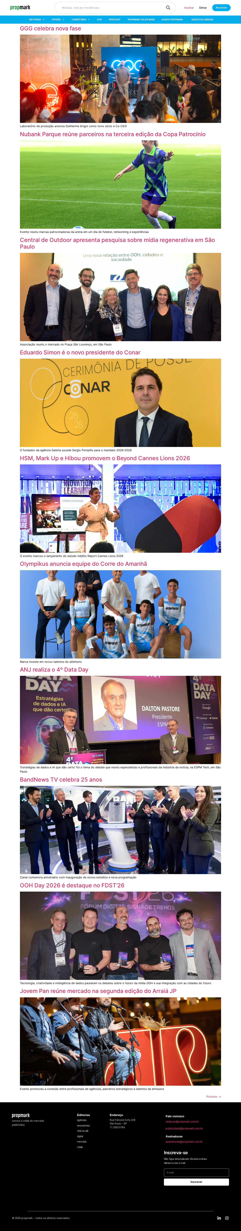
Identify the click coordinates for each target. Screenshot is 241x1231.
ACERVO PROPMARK (172, 19)
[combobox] (110, 8)
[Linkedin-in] (219, 1218)
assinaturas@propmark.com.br (184, 1141)
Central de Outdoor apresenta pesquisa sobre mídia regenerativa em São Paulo (117, 243)
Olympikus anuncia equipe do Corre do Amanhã (85, 563)
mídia (80, 1147)
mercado (81, 1141)
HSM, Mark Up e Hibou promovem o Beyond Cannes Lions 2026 (105, 458)
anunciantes (83, 1125)
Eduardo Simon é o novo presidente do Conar (80, 352)
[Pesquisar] (168, 7)
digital (80, 1136)
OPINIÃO (56, 19)
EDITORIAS (35, 19)
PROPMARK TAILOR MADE (141, 19)
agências (81, 1120)
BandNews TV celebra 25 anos (61, 779)
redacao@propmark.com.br (182, 1121)
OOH (99, 19)
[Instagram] (227, 1218)
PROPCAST (115, 19)
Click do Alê (82, 1130)
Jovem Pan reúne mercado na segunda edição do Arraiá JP (98, 990)
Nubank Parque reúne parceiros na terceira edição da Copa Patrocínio (113, 134)
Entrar (203, 7)
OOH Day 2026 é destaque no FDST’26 (72, 885)
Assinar (189, 7)
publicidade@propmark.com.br (184, 1128)
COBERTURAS (79, 19)
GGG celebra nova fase (50, 28)
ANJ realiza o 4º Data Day (54, 669)
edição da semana (202, 19)
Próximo (213, 1096)
